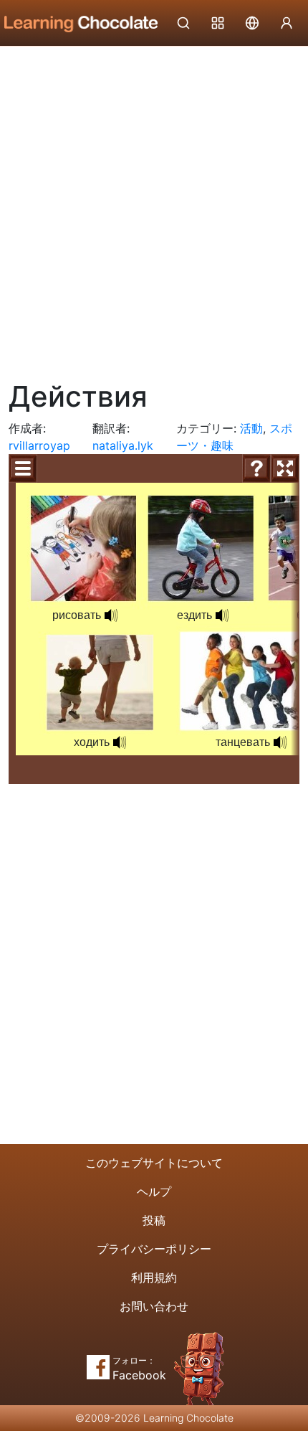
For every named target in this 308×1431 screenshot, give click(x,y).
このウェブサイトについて (154, 1163)
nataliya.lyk (122, 445)
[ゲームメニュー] (23, 468)
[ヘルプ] (256, 468)
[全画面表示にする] (285, 468)
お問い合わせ (154, 1306)
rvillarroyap (39, 445)
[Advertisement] (154, 208)
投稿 (154, 1220)
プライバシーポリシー (154, 1249)
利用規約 (154, 1277)
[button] (111, 615)
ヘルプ (154, 1191)
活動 (251, 428)
